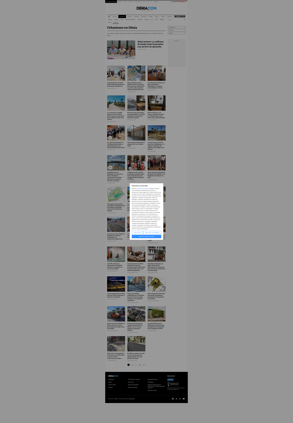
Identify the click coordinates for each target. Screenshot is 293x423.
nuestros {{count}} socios (143, 188)
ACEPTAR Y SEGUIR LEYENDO (146, 236)
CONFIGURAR (137, 232)
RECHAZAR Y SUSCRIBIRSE (152, 232)
